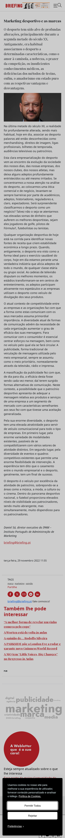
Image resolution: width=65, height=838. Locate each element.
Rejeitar (32, 815)
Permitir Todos (32, 805)
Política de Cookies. (30, 796)
